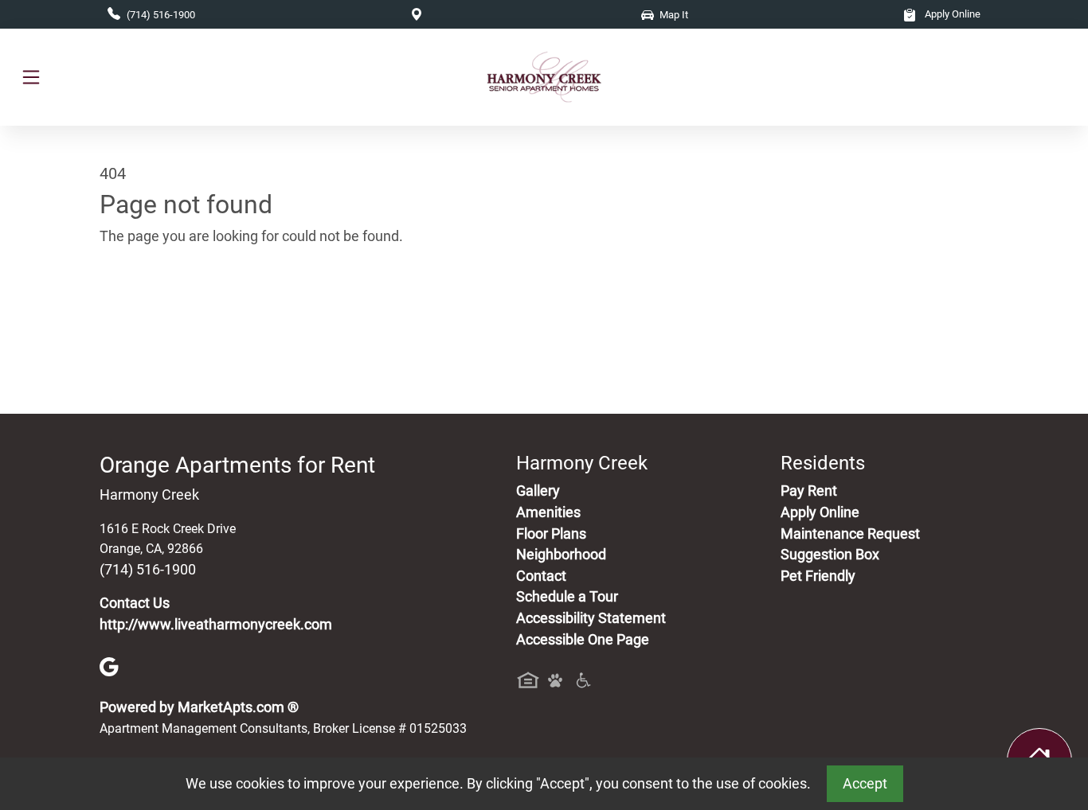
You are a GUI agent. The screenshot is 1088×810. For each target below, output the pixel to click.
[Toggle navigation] (31, 77)
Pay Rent (809, 491)
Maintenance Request (850, 534)
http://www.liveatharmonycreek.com (216, 625)
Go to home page (154, 311)
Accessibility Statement (591, 618)
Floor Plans (551, 534)
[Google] (109, 666)
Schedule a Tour (567, 597)
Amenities (548, 512)
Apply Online (951, 14)
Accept (865, 784)
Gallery (538, 491)
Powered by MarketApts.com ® (199, 707)
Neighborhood (561, 555)
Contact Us (135, 603)
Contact (541, 576)
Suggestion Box (830, 555)
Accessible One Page (582, 640)
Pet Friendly (818, 576)
